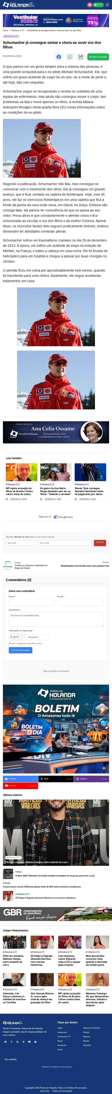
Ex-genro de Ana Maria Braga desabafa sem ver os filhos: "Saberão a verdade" (55, 491)
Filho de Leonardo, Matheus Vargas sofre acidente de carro (36, 862)
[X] (11, 1041)
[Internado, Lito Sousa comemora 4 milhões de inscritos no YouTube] (14, 979)
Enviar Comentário (20, 650)
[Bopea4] (19, 5)
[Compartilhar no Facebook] (58, 56)
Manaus (86, 1036)
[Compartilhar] (81, 56)
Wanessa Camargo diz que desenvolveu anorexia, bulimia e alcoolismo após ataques (97, 999)
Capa (59, 1028)
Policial (86, 1032)
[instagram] (17, 1041)
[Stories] (89, 5)
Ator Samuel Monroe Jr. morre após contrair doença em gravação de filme (42, 998)
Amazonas (62, 1032)
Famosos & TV (17, 30)
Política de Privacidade (62, 1091)
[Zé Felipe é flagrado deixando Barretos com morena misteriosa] (8, 896)
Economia (61, 1045)
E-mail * (60, 596)
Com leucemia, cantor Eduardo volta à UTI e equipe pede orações (69, 960)
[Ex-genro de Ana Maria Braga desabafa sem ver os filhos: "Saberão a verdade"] (56, 472)
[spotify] (35, 1041)
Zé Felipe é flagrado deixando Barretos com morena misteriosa (45, 898)
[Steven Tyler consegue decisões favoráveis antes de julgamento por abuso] (90, 472)
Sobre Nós (44, 1091)
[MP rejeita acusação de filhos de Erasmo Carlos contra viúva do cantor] (21, 472)
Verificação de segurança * (21, 630)
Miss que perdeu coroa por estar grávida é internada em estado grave (96, 960)
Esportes (87, 1045)
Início (5, 30)
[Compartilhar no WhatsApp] (70, 56)
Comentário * (15, 610)
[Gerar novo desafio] (21, 637)
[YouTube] (29, 1041)
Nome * (12, 596)
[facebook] (5, 1041)
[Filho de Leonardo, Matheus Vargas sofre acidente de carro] (56, 833)
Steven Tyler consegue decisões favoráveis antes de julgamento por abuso (89, 491)
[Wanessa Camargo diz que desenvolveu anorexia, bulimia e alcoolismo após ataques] (97, 979)
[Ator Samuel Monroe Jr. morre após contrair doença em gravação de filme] (42, 979)
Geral (59, 1049)
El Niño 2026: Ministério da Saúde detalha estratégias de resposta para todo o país (55, 875)
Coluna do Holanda (91, 1028)
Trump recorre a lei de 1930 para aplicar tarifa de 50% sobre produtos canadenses (42, 886)
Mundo (86, 1041)
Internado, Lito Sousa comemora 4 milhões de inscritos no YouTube (14, 998)
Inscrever (100, 542)
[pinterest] (23, 1041)
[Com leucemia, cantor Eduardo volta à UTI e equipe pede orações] (70, 942)
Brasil (59, 1041)
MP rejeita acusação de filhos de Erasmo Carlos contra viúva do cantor (19, 491)
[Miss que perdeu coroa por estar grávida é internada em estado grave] (97, 942)
